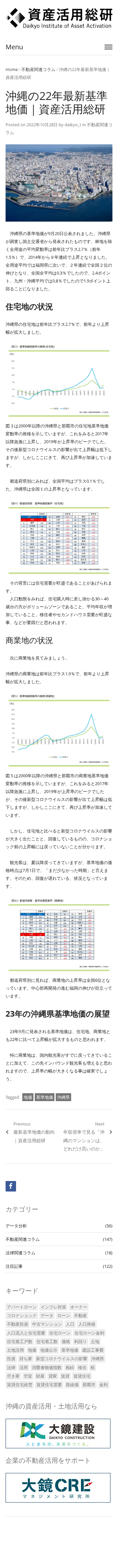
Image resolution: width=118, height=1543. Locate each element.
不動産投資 (17, 1324)
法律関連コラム (20, 1253)
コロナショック (22, 1315)
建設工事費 (93, 1350)
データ (47, 1315)
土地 (95, 1341)
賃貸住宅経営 (19, 1384)
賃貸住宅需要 (49, 1384)
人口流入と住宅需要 (26, 1333)
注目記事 (14, 1266)
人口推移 (86, 1324)
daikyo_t (73, 125)
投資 (11, 1359)
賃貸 (65, 1376)
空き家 (13, 1376)
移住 (82, 1367)
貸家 (53, 1376)
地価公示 (48, 1350)
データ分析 (16, 1226)
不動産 (80, 1315)
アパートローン (22, 1307)
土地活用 (15, 1350)
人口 (70, 1324)
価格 (66, 1341)
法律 (11, 1367)
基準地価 (44, 1097)
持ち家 (25, 1359)
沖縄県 (63, 1097)
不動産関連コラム (38, 69)
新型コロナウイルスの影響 (61, 1359)
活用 (23, 1367)
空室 (28, 1376)
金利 (103, 1384)
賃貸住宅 (81, 1376)
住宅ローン (59, 1333)
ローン (63, 1315)
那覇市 (89, 1384)
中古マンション (47, 1324)
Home (12, 69)
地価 (28, 1097)
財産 (40, 1376)
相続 (70, 1367)
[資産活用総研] (59, 18)
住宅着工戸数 (19, 1341)
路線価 (72, 1384)
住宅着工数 (47, 1341)
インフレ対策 (53, 1307)
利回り (80, 1341)
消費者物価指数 (47, 1367)
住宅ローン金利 (89, 1333)
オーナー (78, 1307)
